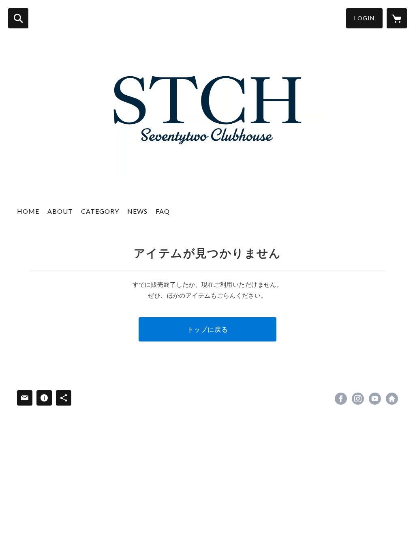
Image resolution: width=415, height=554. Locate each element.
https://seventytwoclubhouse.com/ (392, 399)
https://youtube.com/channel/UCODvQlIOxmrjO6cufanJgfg (375, 399)
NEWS (137, 211)
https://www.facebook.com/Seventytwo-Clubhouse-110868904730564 (341, 399)
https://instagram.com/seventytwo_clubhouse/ (358, 399)
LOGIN (364, 18)
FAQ (163, 211)
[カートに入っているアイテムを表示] (397, 18)
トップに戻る (207, 329)
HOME (28, 211)
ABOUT (60, 211)
